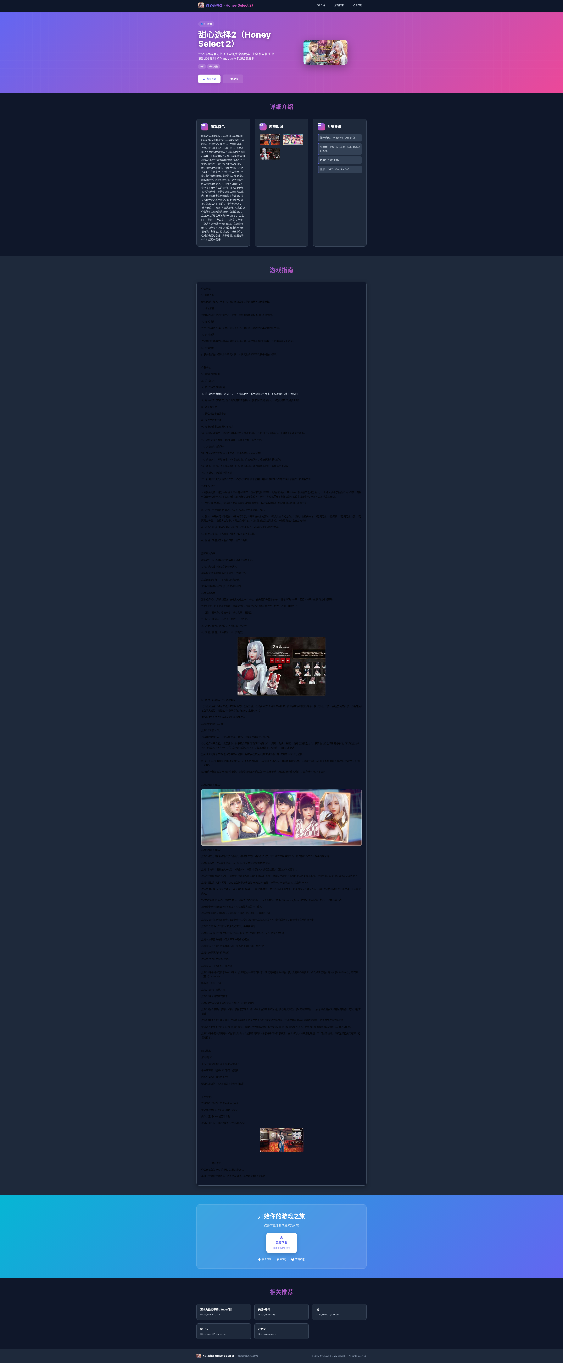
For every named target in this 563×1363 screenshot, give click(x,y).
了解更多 (233, 78)
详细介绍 (320, 5)
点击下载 (357, 5)
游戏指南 (339, 5)
